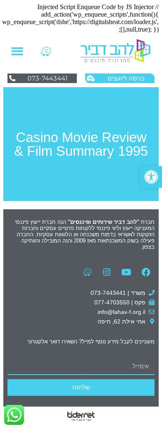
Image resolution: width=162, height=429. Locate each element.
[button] (151, 177)
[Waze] (45, 51)
